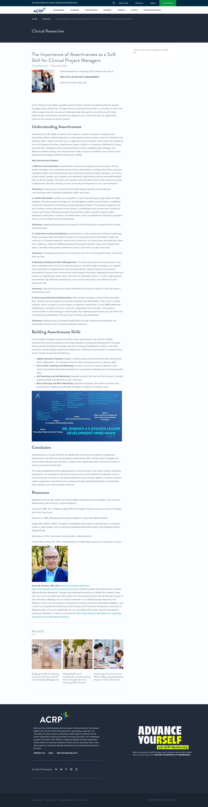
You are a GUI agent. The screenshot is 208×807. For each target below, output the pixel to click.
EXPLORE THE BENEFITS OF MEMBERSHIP (172, 755)
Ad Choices (83, 800)
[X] (76, 769)
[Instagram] (71, 769)
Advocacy (139, 3)
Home (34, 19)
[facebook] (66, 769)
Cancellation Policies (67, 800)
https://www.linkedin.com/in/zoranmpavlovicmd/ (54, 589)
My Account (168, 3)
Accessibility (37, 800)
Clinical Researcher (40, 65)
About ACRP (123, 3)
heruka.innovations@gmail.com (74, 585)
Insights (46, 19)
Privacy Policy (50, 800)
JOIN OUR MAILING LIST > (67, 753)
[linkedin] (56, 769)
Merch (153, 3)
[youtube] (61, 769)
